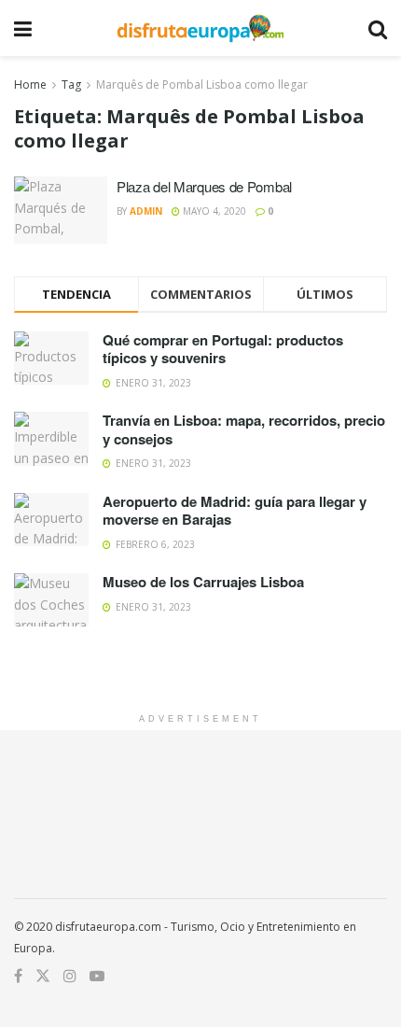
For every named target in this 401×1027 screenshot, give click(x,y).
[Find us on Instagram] (69, 976)
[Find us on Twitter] (42, 976)
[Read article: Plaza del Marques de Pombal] (60, 210)
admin (146, 211)
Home (30, 84)
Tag (71, 84)
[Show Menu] (23, 28)
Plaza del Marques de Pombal (204, 186)
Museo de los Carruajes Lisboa (203, 581)
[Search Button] (377, 28)
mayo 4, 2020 (213, 211)
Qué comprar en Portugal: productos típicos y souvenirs (223, 349)
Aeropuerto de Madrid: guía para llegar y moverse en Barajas (234, 510)
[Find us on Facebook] (18, 976)
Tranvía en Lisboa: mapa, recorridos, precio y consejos (244, 429)
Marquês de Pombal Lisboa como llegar (202, 84)
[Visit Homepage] (200, 28)
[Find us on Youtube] (97, 976)
